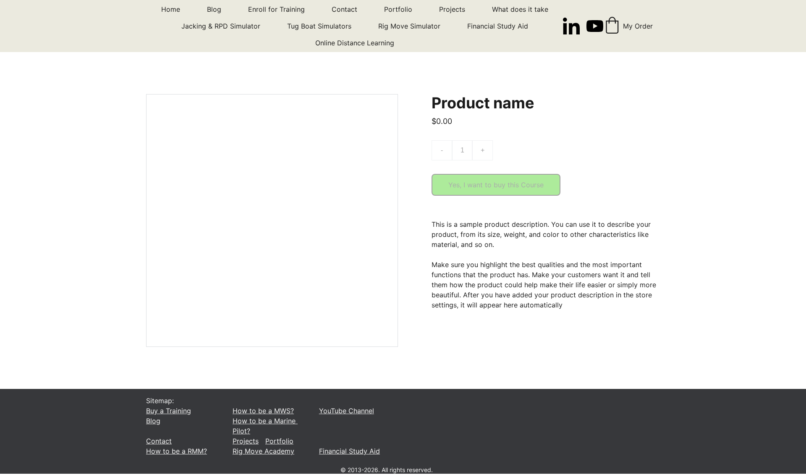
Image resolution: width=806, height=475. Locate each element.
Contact (344, 9)
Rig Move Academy (263, 451)
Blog (214, 9)
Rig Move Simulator (409, 26)
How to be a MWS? (263, 411)
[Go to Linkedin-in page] (574, 26)
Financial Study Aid (497, 26)
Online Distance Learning (354, 43)
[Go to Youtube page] (594, 26)
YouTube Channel (346, 411)
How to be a (166, 451)
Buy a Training (168, 411)
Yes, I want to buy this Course (496, 185)
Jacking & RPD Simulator (220, 26)
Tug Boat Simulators (319, 26)
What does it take (520, 9)
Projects (452, 9)
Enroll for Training (276, 9)
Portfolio (398, 9)
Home (170, 9)
